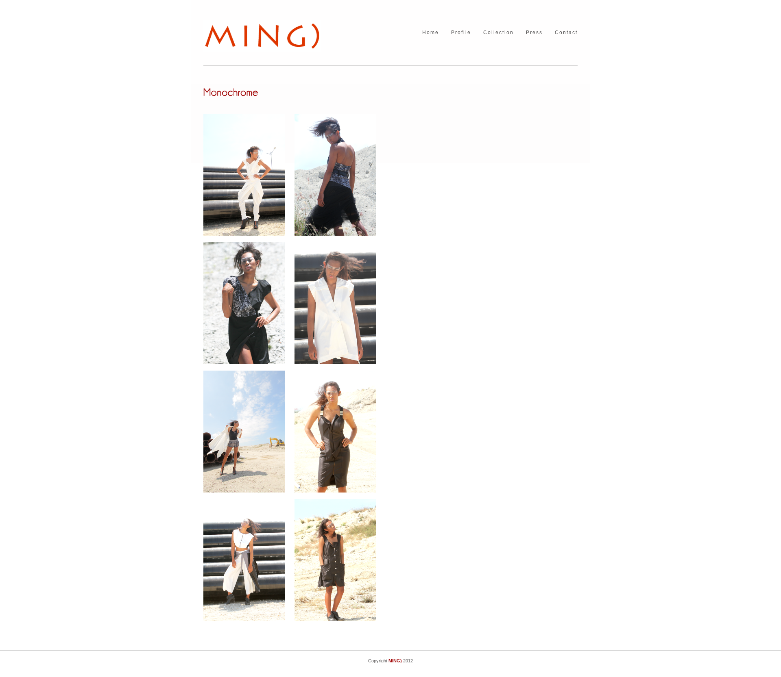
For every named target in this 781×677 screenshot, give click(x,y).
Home (430, 32)
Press (534, 32)
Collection (498, 32)
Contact (566, 32)
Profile (461, 32)
